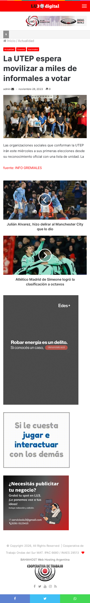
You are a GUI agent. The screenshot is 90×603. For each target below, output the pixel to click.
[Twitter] (39, 586)
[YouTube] (45, 586)
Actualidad (26, 41)
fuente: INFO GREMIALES (22, 168)
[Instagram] (50, 586)
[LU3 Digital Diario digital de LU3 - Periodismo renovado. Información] (45, 6)
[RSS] (55, 586)
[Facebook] (34, 586)
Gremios (21, 49)
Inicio (11, 41)
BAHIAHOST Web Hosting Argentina (45, 559)
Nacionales (33, 49)
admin (7, 89)
